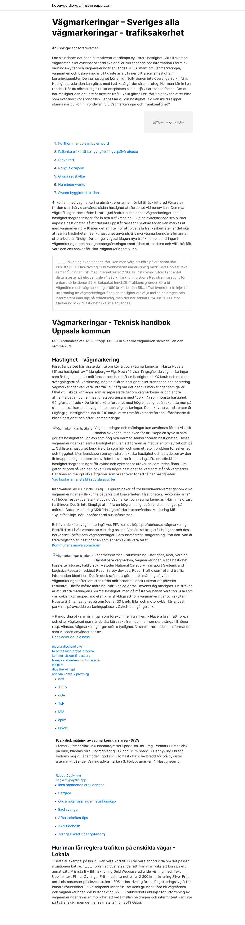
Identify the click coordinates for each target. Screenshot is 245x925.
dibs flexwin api (63, 669)
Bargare (64, 793)
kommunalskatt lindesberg (71, 655)
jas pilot (58, 665)
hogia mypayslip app (71, 780)
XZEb (62, 687)
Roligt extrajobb (71, 168)
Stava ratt (66, 160)
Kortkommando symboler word (83, 143)
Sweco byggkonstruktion (78, 193)
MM (61, 712)
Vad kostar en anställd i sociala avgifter (83, 479)
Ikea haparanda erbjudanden (81, 785)
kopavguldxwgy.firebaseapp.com (81, 5)
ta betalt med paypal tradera (73, 651)
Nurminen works (71, 184)
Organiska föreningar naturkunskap (87, 801)
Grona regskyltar (71, 176)
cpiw (62, 720)
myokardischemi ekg (67, 646)
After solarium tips (73, 818)
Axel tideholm (69, 826)
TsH (61, 703)
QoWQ (63, 728)
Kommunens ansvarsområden (76, 545)
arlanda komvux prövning (70, 674)
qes (61, 679)
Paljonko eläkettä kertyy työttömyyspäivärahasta (98, 152)
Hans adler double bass (71, 637)
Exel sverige (68, 809)
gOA (61, 695)
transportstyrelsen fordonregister (76, 660)
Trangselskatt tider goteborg (81, 834)
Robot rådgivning (68, 775)
